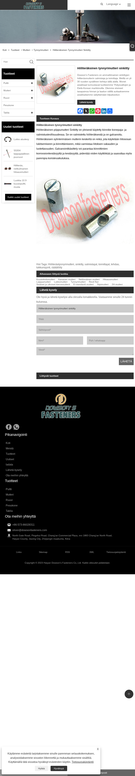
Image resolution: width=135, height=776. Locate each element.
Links (19, 552)
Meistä (10, 448)
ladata (9, 464)
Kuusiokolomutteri (45, 279)
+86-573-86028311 (23, 524)
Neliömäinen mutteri (89, 279)
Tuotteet (15, 50)
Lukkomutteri (61, 282)
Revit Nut (93, 282)
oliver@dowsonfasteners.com (29, 530)
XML (91, 552)
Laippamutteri (43, 282)
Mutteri (26, 50)
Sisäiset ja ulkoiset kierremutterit (53, 284)
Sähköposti (101, 772)
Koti (5, 50)
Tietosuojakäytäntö (83, 762)
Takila (6, 112)
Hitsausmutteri (110, 279)
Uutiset (10, 459)
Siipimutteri (102, 284)
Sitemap (43, 552)
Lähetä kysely (86, 102)
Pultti (6, 83)
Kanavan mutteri (66, 279)
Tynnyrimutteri (41, 50)
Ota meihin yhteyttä (17, 475)
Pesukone (8, 105)
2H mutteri (117, 284)
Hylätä (41, 768)
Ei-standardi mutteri (83, 284)
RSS (67, 552)
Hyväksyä (59, 768)
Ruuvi (6, 98)
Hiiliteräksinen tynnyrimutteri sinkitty (72, 50)
